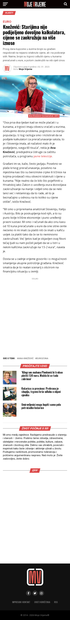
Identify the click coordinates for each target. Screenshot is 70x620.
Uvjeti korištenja (42, 602)
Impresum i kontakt (21, 602)
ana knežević (25, 358)
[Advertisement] (35, 316)
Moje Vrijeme (25, 69)
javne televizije (42, 156)
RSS (56, 602)
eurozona (42, 358)
